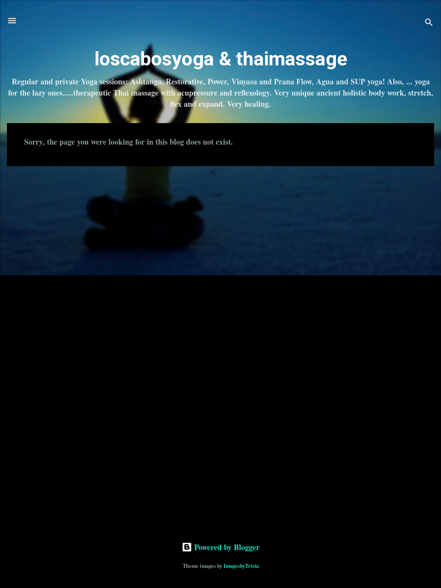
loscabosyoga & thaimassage (220, 58)
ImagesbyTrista (241, 565)
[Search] (429, 23)
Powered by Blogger (226, 547)
